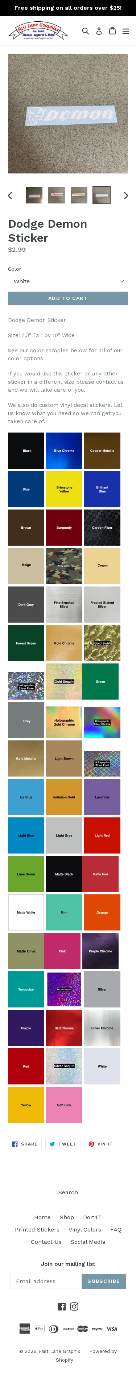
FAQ (115, 1229)
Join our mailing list (68, 1264)
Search (68, 1192)
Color (14, 269)
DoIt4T (92, 1217)
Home (42, 1217)
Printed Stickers (37, 1229)
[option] (34, 195)
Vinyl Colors (85, 1229)
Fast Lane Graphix (59, 1351)
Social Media (88, 1241)
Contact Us (46, 1241)
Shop (67, 1217)
